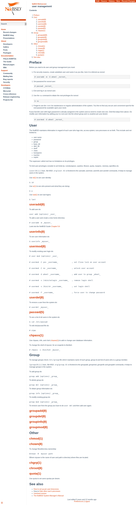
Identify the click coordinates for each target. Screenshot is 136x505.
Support (4, 70)
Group (36, 33)
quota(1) (41, 55)
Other (36, 44)
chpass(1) (41, 31)
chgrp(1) (41, 50)
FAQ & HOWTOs (9, 59)
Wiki (5, 67)
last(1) (35, 195)
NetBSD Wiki (36, 4)
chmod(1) (41, 46)
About (3, 41)
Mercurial (7, 91)
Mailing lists (8, 76)
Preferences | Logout (82, 501)
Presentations (8, 38)
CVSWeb (6, 88)
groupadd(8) (42, 35)
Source (104, 1)
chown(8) (41, 48)
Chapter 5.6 (55, 226)
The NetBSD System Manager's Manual (49, 496)
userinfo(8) (42, 22)
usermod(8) (42, 24)
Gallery (6, 47)
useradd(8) (42, 19)
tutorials (43, 4)
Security (6, 82)
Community (8, 73)
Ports (5, 50)
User (35, 17)
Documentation (7, 56)
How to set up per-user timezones (46, 489)
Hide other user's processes (49, 491)
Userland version (40, 493)
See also (37, 57)
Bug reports (8, 79)
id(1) (34, 178)
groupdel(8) (42, 37)
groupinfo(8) (42, 39)
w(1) (34, 186)
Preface (36, 15)
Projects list (8, 100)
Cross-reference (9, 94)
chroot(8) (41, 53)
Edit (97, 1)
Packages (7, 53)
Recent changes (9, 32)
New (118, 1)
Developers (7, 44)
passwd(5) (42, 28)
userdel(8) (41, 26)
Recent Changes (128, 1)
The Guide (7, 62)
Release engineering (11, 97)
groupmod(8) (42, 42)
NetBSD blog (8, 35)
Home (3, 29)
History (112, 1)
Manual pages (8, 65)
